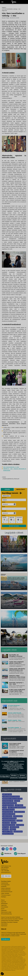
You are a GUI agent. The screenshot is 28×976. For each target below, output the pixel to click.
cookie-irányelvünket (16, 765)
